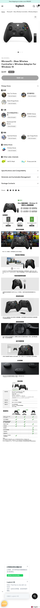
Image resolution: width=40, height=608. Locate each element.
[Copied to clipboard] (18, 190)
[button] (35, 607)
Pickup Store (6, 86)
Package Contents (8, 183)
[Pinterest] (13, 190)
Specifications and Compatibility (13, 171)
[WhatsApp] (16, 190)
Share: (3, 190)
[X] (10, 190)
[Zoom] (35, 16)
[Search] (34, 6)
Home (3, 11)
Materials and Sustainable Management (16, 177)
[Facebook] (8, 190)
